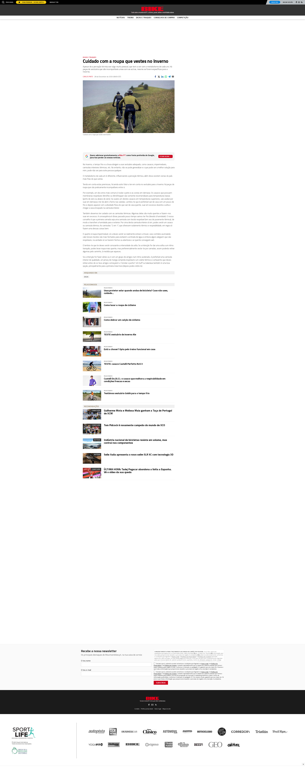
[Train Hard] (168, 745)
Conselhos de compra (164, 17)
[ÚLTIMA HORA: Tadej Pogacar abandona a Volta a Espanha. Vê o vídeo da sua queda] (92, 473)
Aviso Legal (175, 656)
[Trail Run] (279, 731)
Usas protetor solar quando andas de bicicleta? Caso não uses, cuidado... (136, 292)
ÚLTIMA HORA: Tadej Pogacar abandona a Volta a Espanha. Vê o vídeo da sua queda (137, 470)
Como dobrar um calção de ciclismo (122, 320)
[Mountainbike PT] (152, 10)
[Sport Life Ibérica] (24, 733)
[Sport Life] (221, 731)
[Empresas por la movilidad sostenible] (19, 750)
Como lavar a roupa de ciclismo (120, 305)
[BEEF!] (198, 744)
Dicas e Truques (143, 17)
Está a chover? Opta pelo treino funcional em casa (129, 349)
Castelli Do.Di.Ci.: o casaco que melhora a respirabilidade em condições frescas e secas (134, 380)
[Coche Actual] (113, 732)
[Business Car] (129, 732)
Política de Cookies (205, 656)
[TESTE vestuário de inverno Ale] (92, 336)
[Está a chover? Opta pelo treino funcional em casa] (92, 351)
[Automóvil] (170, 732)
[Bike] (133, 745)
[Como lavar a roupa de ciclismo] (92, 307)
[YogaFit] (96, 744)
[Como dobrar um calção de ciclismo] (92, 322)
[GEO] (215, 744)
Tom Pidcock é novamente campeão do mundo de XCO (134, 425)
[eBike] (183, 745)
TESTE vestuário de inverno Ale (120, 334)
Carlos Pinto (88, 76)
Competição (182, 17)
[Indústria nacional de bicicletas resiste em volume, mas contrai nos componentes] (92, 443)
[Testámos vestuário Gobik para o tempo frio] (92, 395)
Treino (130, 17)
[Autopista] (97, 731)
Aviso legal (158, 709)
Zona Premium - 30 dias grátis (33, 2)
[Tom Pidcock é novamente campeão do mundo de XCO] (92, 429)
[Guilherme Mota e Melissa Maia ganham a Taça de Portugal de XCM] (92, 414)
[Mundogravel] (233, 745)
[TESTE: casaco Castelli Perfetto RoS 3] (92, 366)
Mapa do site (167, 709)
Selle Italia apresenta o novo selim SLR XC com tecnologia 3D (138, 454)
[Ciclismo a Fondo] (114, 744)
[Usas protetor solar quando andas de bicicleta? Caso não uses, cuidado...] (92, 292)
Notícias (121, 17)
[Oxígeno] (152, 744)
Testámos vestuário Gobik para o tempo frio (127, 393)
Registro (274, 2)
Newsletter (54, 2)
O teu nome (86, 661)
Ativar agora (164, 156)
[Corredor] (240, 732)
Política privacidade (147, 709)
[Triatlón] (261, 731)
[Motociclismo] (204, 731)
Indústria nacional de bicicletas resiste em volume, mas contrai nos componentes (135, 441)
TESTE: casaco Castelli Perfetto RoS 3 (123, 364)
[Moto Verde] (187, 731)
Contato (137, 709)
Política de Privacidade (188, 656)
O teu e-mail (86, 670)
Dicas (86, 277)
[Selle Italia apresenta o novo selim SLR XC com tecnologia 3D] (92, 458)
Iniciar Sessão (288, 2)
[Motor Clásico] (150, 732)
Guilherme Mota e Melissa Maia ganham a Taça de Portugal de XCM (138, 411)
